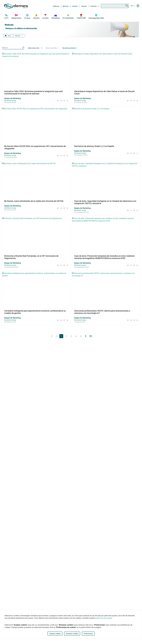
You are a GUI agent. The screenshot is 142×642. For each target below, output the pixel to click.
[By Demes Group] (16, 6)
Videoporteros (16, 18)
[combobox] (115, 6)
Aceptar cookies (55, 633)
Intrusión (36, 18)
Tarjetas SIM (81, 18)
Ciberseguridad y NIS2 (96, 18)
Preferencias (88, 633)
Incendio (45, 18)
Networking (56, 18)
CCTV (6, 18)
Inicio (9, 36)
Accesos (27, 18)
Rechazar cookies (72, 633)
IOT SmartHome (68, 18)
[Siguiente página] (86, 336)
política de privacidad (103, 618)
